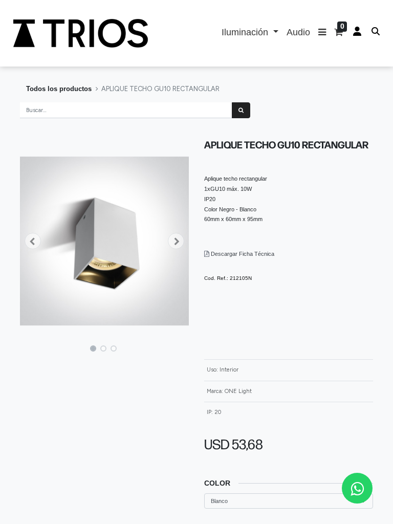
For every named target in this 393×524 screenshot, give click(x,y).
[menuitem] (298, 33)
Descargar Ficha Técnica (242, 254)
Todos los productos (59, 89)
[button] (322, 33)
